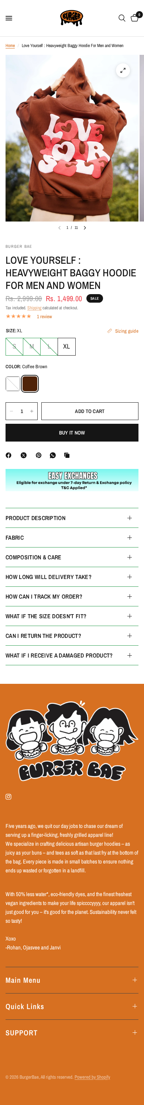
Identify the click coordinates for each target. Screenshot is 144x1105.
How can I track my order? (44, 596)
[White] (13, 383)
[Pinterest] (40, 455)
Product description (35, 518)
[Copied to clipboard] (68, 455)
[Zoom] (123, 70)
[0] (133, 18)
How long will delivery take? (49, 577)
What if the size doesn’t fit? (46, 616)
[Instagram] (14, 797)
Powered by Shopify (92, 1077)
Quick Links (25, 1006)
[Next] (85, 228)
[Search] (122, 18)
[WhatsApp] (54, 455)
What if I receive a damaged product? (59, 655)
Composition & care (34, 557)
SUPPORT (22, 1033)
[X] (25, 455)
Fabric (15, 537)
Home (10, 46)
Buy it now (72, 432)
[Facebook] (10, 455)
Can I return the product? (43, 636)
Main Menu (23, 980)
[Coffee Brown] (30, 383)
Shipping (34, 308)
